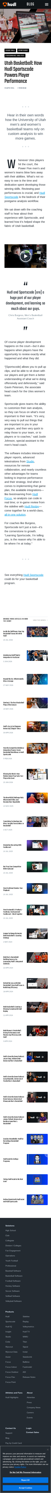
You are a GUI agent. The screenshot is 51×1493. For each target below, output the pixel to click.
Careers (30, 1412)
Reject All (25, 1480)
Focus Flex (10, 1377)
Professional (10, 1266)
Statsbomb (27, 1357)
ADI (24, 1372)
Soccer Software (12, 1291)
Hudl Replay (31, 506)
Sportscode (10, 1321)
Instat (25, 1352)
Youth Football (11, 1261)
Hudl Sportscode (33, 574)
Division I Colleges (13, 1245)
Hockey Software (12, 1286)
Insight (8, 1332)
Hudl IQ (8, 1327)
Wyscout (9, 1347)
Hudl (7, 1316)
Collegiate (9, 1240)
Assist (7, 1357)
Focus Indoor (11, 1367)
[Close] (48, 1450)
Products (9, 1312)
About (30, 1393)
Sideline (26, 1316)
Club (7, 1235)
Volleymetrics (28, 1327)
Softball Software (12, 1296)
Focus (8, 1362)
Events (30, 1417)
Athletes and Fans (13, 1393)
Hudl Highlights (11, 1397)
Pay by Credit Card (13, 1443)
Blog (7, 1438)
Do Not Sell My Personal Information (25, 1472)
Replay (26, 1321)
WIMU (25, 1337)
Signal (25, 1347)
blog (30, 4)
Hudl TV (26, 1332)
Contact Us (10, 1428)
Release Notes (29, 1377)
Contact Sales (32, 1432)
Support (8, 1433)
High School (10, 1230)
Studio (30, 461)
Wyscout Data (11, 1352)
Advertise (31, 1397)
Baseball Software (13, 1271)
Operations (10, 1256)
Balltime (26, 1362)
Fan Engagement (12, 1251)
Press (29, 1402)
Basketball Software (13, 1276)
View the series (39, 620)
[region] (25, 1469)
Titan (25, 1342)
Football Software (13, 1281)
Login (29, 1428)
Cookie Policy (20, 1467)
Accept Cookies (25, 1488)
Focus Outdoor (11, 1372)
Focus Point (10, 1382)
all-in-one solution (15, 514)
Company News (33, 1407)
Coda (7, 1342)
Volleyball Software (13, 1301)
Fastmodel (27, 1367)
